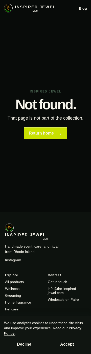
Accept (67, 344)
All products (14, 282)
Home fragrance (18, 302)
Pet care (11, 309)
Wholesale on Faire (63, 299)
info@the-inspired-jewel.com (62, 291)
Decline (24, 344)
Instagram (13, 260)
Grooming (13, 295)
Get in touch (57, 282)
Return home (45, 133)
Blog (83, 8)
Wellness (12, 289)
